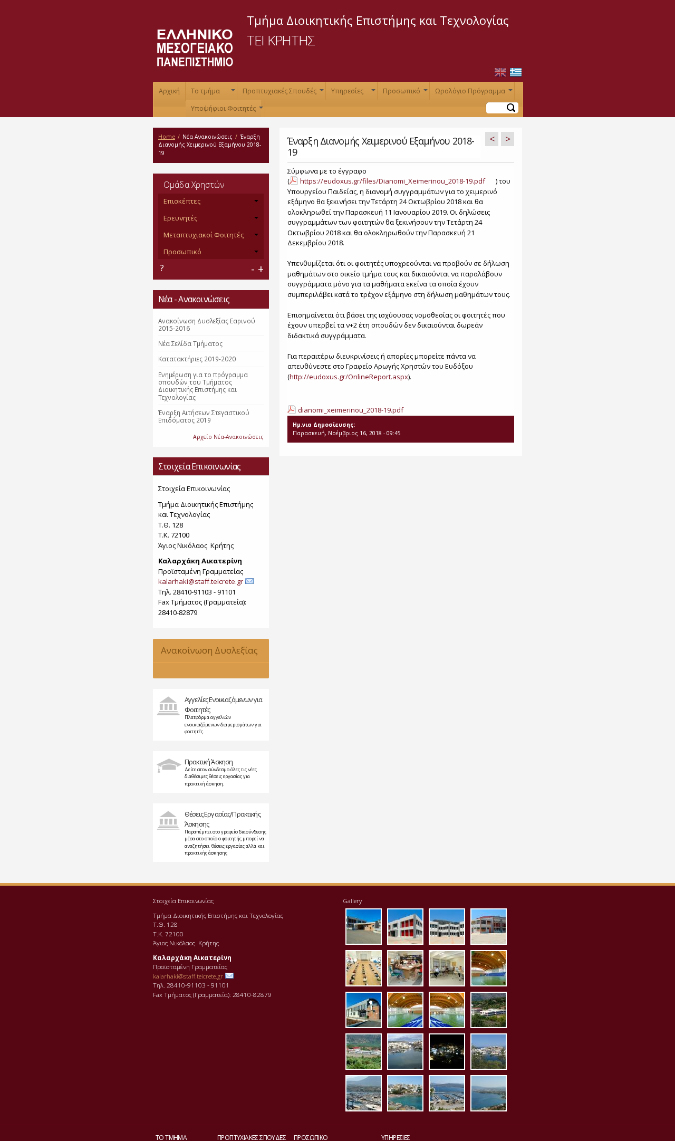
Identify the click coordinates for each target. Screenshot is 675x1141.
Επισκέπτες (181, 201)
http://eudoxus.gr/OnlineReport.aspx (349, 376)
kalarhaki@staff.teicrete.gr (200, 581)
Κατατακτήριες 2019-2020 (197, 358)
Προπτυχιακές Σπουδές (282, 93)
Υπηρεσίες (352, 93)
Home (166, 136)
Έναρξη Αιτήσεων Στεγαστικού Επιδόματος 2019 (203, 416)
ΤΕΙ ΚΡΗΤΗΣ (281, 40)
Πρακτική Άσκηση (209, 761)
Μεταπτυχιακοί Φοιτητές (203, 234)
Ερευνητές (180, 218)
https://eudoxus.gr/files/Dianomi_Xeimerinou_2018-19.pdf (392, 181)
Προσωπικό (404, 93)
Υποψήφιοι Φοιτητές (226, 110)
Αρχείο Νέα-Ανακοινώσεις (228, 436)
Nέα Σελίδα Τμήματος (190, 343)
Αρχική (169, 91)
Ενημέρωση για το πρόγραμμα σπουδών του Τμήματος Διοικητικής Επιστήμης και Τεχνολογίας (203, 385)
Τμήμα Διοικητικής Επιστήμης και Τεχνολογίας (378, 20)
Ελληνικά (515, 72)
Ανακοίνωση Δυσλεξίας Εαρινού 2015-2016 (206, 324)
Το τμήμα (212, 93)
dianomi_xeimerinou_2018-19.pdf (350, 410)
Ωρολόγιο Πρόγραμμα (472, 93)
